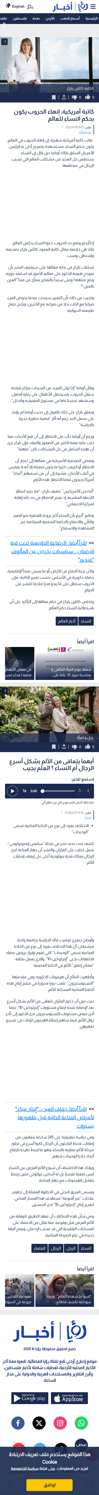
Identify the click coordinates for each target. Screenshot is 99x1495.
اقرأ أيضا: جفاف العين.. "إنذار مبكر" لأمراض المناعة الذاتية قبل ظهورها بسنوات (54, 1117)
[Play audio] (12, 791)
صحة (36, 18)
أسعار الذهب (69, 18)
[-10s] (79, 791)
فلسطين (20, 18)
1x (24, 790)
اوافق (50, 1485)
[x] (39, 1423)
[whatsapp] (81, 1423)
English (18, 6)
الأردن (50, 18)
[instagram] (60, 1423)
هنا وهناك (85, 132)
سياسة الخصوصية (25, 1468)
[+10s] (88, 791)
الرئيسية (92, 18)
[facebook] (18, 1423)
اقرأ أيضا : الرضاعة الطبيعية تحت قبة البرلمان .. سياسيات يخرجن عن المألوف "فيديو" (52, 551)
